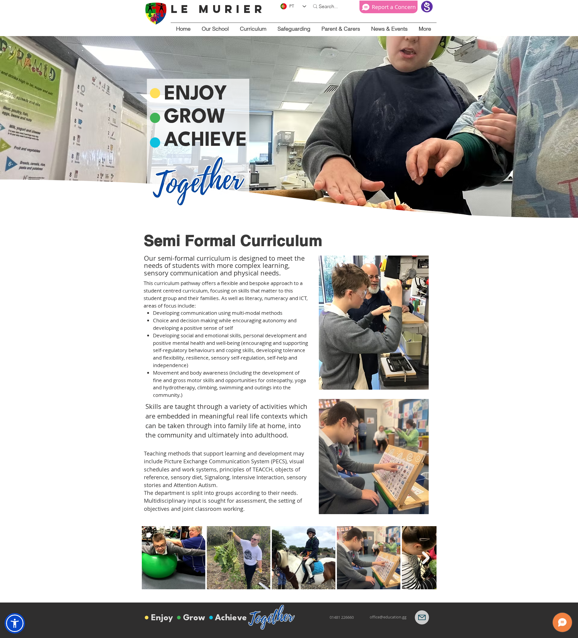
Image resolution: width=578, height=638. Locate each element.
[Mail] (422, 617)
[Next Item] (426, 557)
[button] (215, 29)
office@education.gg (388, 617)
